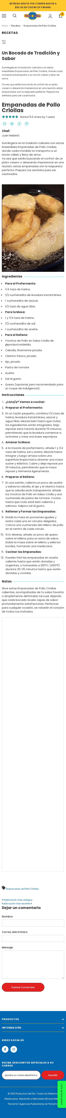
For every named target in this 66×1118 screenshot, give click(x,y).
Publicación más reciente (16, 903)
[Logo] (32, 16)
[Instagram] (13, 1049)
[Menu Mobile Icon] (4, 16)
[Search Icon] (14, 16)
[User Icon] (50, 16)
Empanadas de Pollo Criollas (22, 888)
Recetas (15, 25)
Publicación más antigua (17, 899)
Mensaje (7, 947)
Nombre (7, 916)
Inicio (5, 25)
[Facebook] (5, 1049)
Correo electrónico (14, 932)
